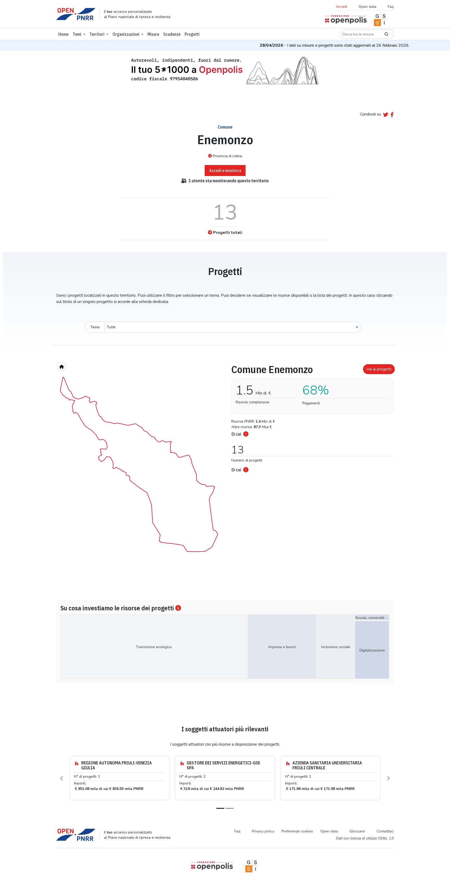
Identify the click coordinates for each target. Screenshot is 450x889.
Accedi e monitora (225, 170)
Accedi (341, 6)
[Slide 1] (220, 808)
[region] (139, 464)
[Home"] (61, 366)
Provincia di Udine (227, 156)
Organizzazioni (126, 34)
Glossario (357, 831)
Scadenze (171, 34)
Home (63, 34)
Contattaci (385, 831)
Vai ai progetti (378, 369)
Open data (367, 6)
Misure (153, 34)
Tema (94, 327)
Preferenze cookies (297, 831)
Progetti (192, 34)
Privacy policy (263, 831)
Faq (391, 6)
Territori (96, 34)
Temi (77, 34)
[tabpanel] (311, 416)
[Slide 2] (230, 808)
